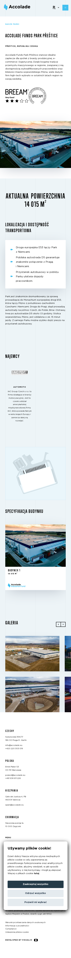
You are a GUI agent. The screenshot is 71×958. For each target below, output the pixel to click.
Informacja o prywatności (17, 925)
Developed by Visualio (18, 940)
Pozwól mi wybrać (35, 902)
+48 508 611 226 (13, 778)
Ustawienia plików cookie (17, 932)
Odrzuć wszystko (35, 893)
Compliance (11, 929)
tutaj (36, 873)
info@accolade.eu (13, 745)
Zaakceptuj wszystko (35, 884)
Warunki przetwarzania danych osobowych (25, 922)
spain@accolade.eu (14, 805)
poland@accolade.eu (15, 775)
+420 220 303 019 (14, 748)
